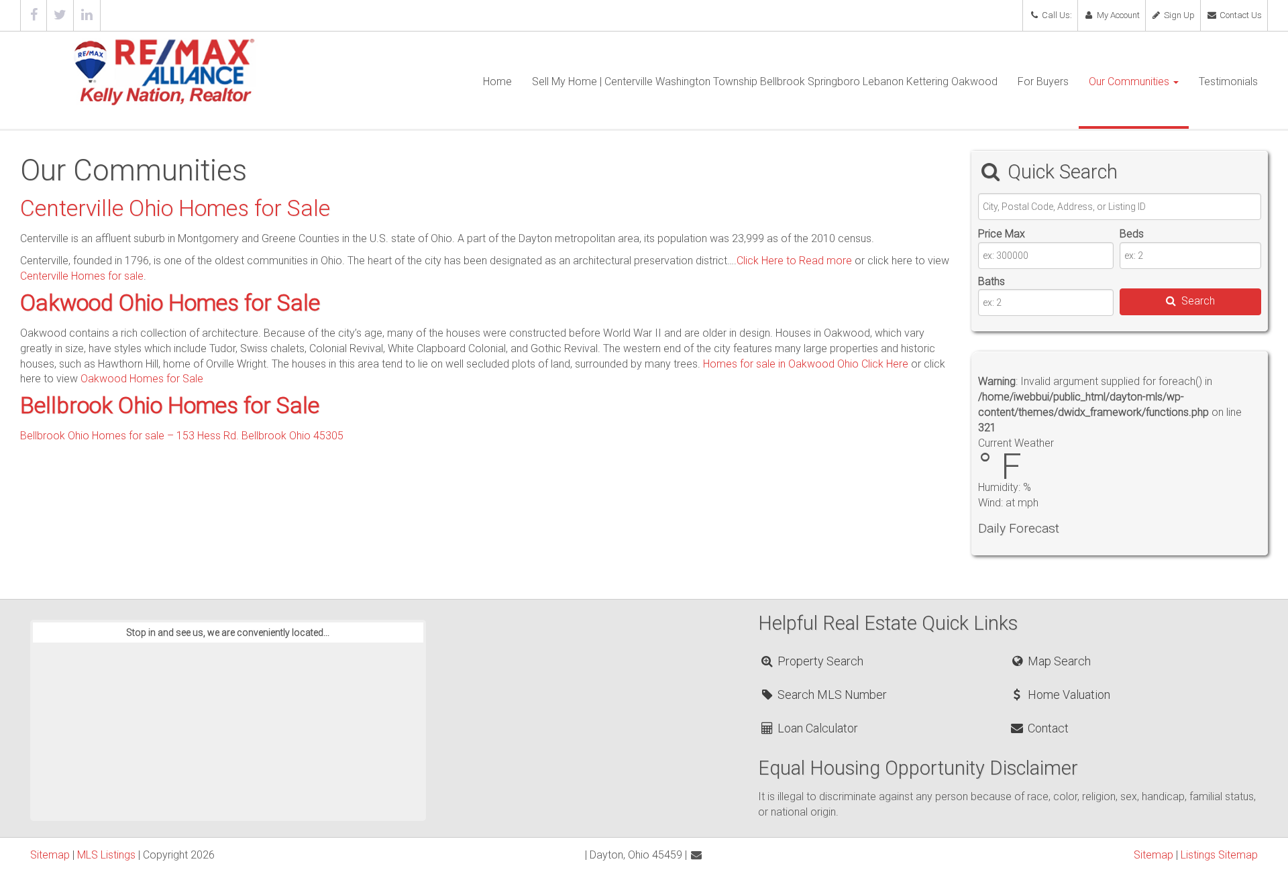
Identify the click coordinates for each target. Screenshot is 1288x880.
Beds (1132, 233)
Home (497, 81)
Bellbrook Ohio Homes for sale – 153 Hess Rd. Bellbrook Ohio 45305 (181, 435)
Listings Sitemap (1219, 854)
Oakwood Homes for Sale (141, 378)
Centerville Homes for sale (82, 276)
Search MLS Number (831, 695)
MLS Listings (106, 854)
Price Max (1001, 233)
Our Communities (1130, 81)
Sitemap (50, 854)
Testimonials (1228, 81)
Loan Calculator (816, 728)
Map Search (1057, 661)
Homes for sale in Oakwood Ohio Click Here (805, 364)
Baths (991, 281)
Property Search (819, 661)
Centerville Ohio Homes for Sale (175, 208)
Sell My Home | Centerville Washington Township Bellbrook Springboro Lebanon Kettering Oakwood (765, 81)
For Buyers (1043, 81)
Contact (1046, 728)
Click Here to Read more (794, 260)
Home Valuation (1067, 695)
